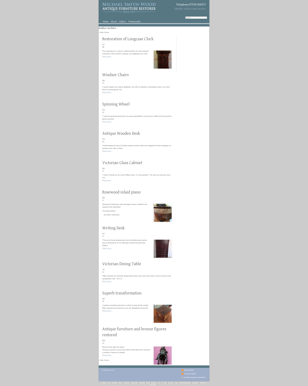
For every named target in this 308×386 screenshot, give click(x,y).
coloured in (126, 383)
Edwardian (142, 383)
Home (106, 21)
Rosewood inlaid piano (121, 192)
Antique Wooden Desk (121, 133)
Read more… (107, 56)
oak (159, 383)
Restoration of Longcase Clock (128, 38)
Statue (176, 383)
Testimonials (134, 21)
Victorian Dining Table (121, 263)
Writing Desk (113, 228)
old (161, 383)
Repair (165, 383)
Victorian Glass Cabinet (122, 162)
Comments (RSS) (190, 374)
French (148, 383)
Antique (104, 383)
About (114, 21)
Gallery (122, 21)
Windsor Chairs (115, 74)
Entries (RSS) (188, 370)
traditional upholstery (185, 383)
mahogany (154, 383)
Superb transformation (122, 293)
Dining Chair (134, 383)
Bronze (120, 383)
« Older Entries (104, 32)
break (109, 383)
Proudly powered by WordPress (195, 377)
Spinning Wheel (116, 104)
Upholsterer (195, 383)
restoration (171, 383)
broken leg (115, 383)
